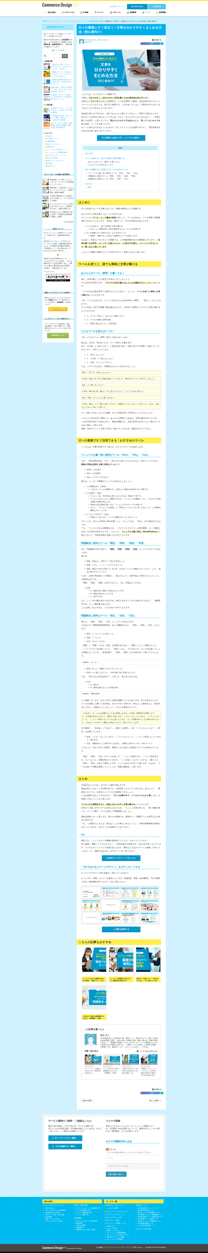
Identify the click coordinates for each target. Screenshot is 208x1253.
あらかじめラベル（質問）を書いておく (104, 162)
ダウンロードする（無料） (66, 1138)
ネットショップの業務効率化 (88, 21)
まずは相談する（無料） (65, 1146)
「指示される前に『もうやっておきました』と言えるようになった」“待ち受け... (61, 66)
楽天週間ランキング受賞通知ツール (150, 1215)
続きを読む (70, 222)
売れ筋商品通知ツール (145, 1223)
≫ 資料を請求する (121, 929)
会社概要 (113, 6)
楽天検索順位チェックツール (148, 1208)
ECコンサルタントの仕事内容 (86, 1221)
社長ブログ (111, 1226)
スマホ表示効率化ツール (146, 1225)
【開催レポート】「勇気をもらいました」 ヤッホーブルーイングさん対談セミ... (61, 74)
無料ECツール (142, 1205)
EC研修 (85, 12)
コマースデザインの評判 (54, 1221)
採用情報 (162, 12)
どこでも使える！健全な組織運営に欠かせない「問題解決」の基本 (111, 1071)
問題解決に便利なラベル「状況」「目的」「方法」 (109, 179)
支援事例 (133, 12)
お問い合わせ (137, 1247)
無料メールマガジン (114, 1230)
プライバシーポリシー (112, 1247)
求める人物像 (81, 1225)
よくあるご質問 (112, 1208)
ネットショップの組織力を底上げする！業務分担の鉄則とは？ (93, 1071)
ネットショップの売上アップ (57, 150)
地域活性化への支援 (52, 1212)
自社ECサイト (51, 166)
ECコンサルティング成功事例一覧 (88, 1208)
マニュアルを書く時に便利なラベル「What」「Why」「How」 (113, 173)
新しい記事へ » (155, 1101)
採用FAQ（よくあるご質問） (86, 1229)
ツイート (156, 43)
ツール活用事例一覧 (83, 1210)
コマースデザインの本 (114, 1217)
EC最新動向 (50, 141)
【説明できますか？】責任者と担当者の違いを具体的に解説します (130, 1071)
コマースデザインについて (53, 1205)
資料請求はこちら (58, 335)
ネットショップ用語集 (115, 1239)
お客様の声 (50, 147)
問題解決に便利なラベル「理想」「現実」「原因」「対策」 (112, 176)
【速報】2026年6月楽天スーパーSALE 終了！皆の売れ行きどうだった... (61, 82)
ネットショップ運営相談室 (116, 1233)
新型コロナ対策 (51, 158)
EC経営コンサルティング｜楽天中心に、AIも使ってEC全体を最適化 (61, 110)
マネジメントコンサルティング (117, 1211)
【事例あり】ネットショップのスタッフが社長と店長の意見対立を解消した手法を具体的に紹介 (148, 1072)
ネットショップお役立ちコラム (118, 1235)
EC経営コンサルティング (115, 1205)
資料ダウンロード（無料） (116, 1237)
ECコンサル (121, 6)
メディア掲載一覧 (82, 1215)
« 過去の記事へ (87, 1101)
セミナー (100, 12)
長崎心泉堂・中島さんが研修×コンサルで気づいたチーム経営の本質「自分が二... (61, 89)
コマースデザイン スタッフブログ (62, 21)
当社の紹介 (52, 12)
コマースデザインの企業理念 (55, 1210)
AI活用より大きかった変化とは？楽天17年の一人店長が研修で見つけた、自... (61, 97)
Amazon (49, 136)
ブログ (147, 12)
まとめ (89, 184)
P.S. (89, 187)
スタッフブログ (112, 1228)
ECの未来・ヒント (53, 138)
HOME (44, 21)
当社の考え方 (50, 1208)
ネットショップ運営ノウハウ (116, 1223)
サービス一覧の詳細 (144, 1229)
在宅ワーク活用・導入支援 (54, 1215)
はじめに (90, 153)
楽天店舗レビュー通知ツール (148, 1219)
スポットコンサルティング (115, 1214)
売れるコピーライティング (56, 155)
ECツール (117, 12)
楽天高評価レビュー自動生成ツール (150, 1217)
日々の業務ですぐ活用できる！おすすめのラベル (107, 169)
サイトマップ (126, 1247)
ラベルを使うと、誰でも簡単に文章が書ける (105, 158)
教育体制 (79, 1223)
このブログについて (55, 27)
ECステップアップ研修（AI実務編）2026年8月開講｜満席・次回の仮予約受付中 (61, 125)
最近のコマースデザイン (55, 161)
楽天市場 (49, 163)
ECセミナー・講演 (112, 1220)
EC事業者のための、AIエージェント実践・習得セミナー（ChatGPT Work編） (61, 118)
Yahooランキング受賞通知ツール (149, 1221)
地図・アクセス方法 (52, 1219)
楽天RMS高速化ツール (146, 1210)
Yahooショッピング (53, 144)
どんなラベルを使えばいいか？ (101, 165)
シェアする (146, 43)
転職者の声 (80, 1227)
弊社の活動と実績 (81, 1205)
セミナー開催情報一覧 (84, 1212)
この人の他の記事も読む (148, 1051)
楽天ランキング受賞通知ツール (149, 1212)
